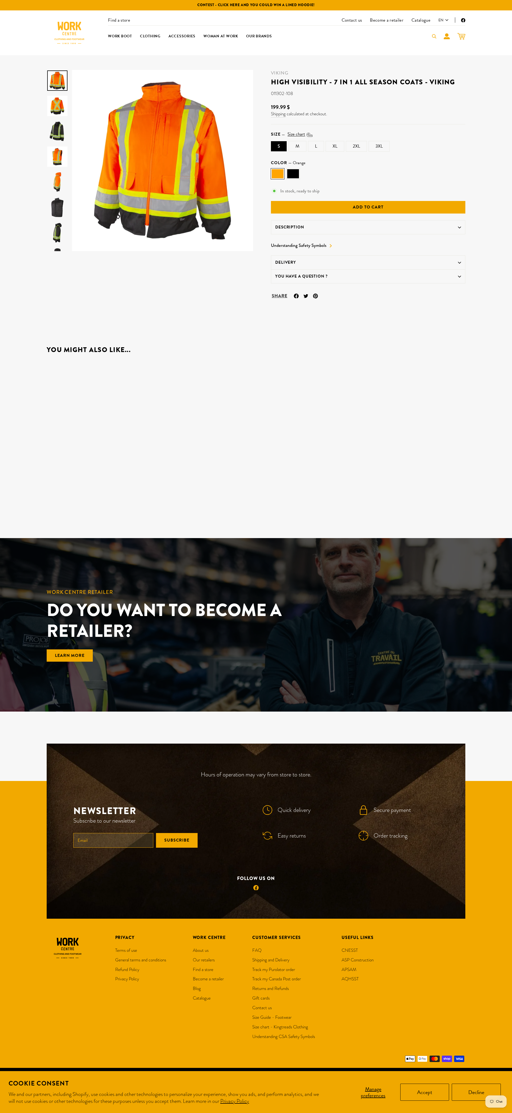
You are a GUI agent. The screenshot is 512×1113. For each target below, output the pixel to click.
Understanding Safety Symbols (298, 245)
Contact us (352, 20)
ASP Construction (358, 960)
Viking (279, 73)
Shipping (278, 114)
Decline (476, 1092)
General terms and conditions (140, 960)
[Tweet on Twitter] (305, 295)
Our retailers (204, 960)
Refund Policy (127, 969)
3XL (379, 146)
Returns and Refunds (270, 988)
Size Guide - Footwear (271, 1017)
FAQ (257, 950)
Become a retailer (386, 20)
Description (289, 227)
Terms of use (126, 950)
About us (201, 950)
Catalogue (420, 20)
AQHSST (350, 979)
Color (288, 163)
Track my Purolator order (273, 969)
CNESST (350, 950)
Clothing (150, 36)
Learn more (70, 655)
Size (288, 134)
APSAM (349, 969)
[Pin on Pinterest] (315, 295)
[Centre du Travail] (69, 32)
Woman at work (220, 36)
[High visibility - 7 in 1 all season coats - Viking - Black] (57, 499)
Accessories (182, 36)
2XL (356, 146)
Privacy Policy (234, 1101)
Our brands (259, 36)
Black (293, 173)
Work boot (120, 36)
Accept (424, 1092)
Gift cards (261, 998)
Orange (277, 173)
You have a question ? (301, 276)
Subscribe (176, 840)
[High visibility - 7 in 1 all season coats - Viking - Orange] (50, 499)
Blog (197, 988)
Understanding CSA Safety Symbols (283, 1036)
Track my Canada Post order (276, 979)
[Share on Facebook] (296, 295)
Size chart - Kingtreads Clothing (280, 1027)
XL (335, 146)
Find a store (119, 20)
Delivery (285, 262)
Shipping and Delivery (270, 960)
